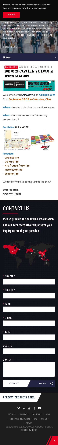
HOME (6, 46)
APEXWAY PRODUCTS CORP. (19, 397)
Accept (11, 14)
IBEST (34, 430)
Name (6, 303)
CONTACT (44, 418)
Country (9, 290)
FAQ (35, 418)
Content (7, 359)
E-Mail (7, 317)
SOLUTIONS (37, 414)
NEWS (14, 46)
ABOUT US (12, 414)
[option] (29, 31)
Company (9, 276)
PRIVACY (29, 423)
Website (7, 345)
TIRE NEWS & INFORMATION (20, 418)
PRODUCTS (24, 414)
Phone (6, 331)
